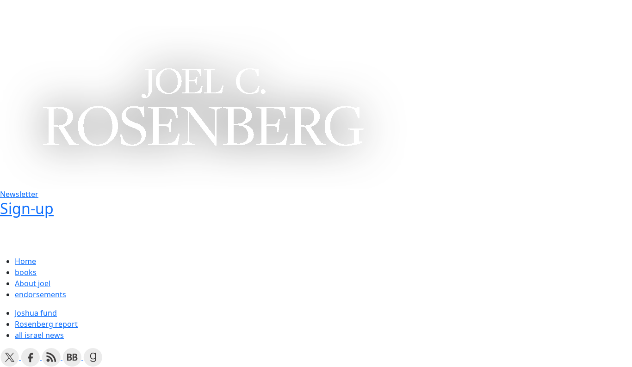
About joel (32, 283)
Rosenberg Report (259, 13)
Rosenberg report (46, 324)
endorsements (40, 294)
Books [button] (50, 13)
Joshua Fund (197, 13)
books (26, 272)
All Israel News (323, 13)
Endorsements (143, 13)
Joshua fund (36, 313)
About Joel (92, 13)
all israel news (39, 335)
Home (20, 13)
